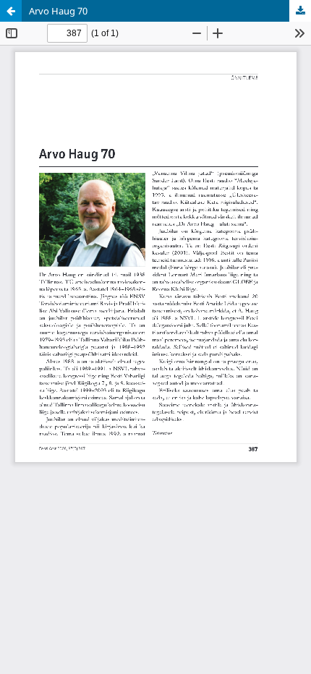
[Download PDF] (300, 11)
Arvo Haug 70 (58, 10)
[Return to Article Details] (11, 11)
